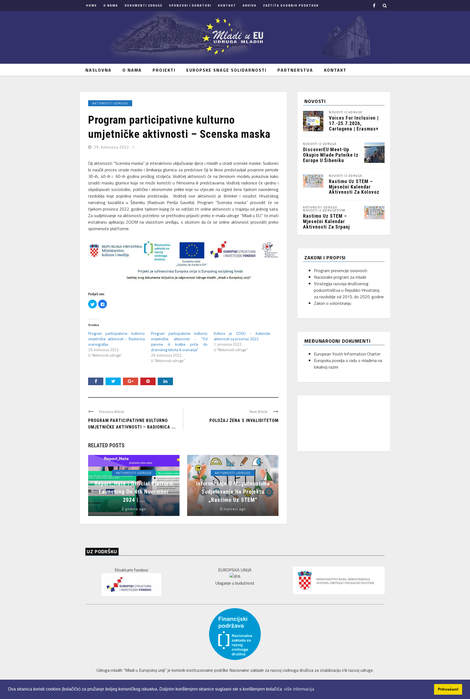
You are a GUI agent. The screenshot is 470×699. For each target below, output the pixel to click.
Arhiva (249, 5)
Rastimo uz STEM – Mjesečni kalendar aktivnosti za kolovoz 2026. (354, 189)
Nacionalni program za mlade (340, 277)
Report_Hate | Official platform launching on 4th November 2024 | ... (134, 491)
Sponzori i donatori (190, 5)
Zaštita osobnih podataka (291, 5)
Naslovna (98, 70)
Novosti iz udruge (346, 112)
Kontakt (227, 5)
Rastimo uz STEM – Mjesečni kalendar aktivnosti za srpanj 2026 (326, 224)
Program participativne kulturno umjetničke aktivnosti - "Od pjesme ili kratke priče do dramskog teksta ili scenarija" (179, 341)
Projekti (164, 70)
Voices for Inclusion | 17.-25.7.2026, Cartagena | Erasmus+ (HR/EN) (354, 126)
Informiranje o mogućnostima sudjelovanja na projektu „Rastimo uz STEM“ (233, 491)
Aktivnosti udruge (110, 103)
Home (91, 5)
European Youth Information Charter (347, 354)
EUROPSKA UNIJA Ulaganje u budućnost (235, 576)
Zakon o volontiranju (332, 303)
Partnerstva (295, 70)
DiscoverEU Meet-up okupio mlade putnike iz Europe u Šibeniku (330, 155)
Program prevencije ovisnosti (340, 270)
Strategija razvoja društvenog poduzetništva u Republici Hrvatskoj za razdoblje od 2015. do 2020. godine (349, 290)
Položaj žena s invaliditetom (244, 420)
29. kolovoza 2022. (112, 147)
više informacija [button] (299, 689)
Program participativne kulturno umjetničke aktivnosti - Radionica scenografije (116, 338)
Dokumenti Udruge (143, 5)
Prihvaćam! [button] (448, 689)
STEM (341, 210)
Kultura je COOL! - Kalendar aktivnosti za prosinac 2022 (242, 336)
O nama (110, 5)
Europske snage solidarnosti (226, 70)
